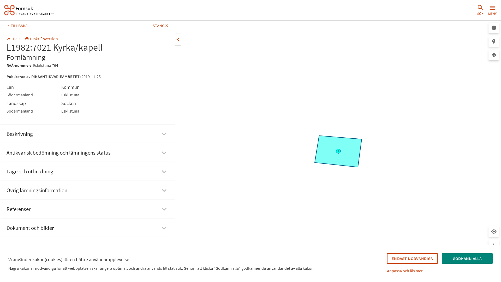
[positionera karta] (493, 41)
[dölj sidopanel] (178, 39)
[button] (480, 10)
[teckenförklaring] (493, 28)
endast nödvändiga (412, 258)
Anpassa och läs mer (405, 270)
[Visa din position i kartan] (493, 231)
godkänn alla (467, 258)
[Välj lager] (493, 55)
